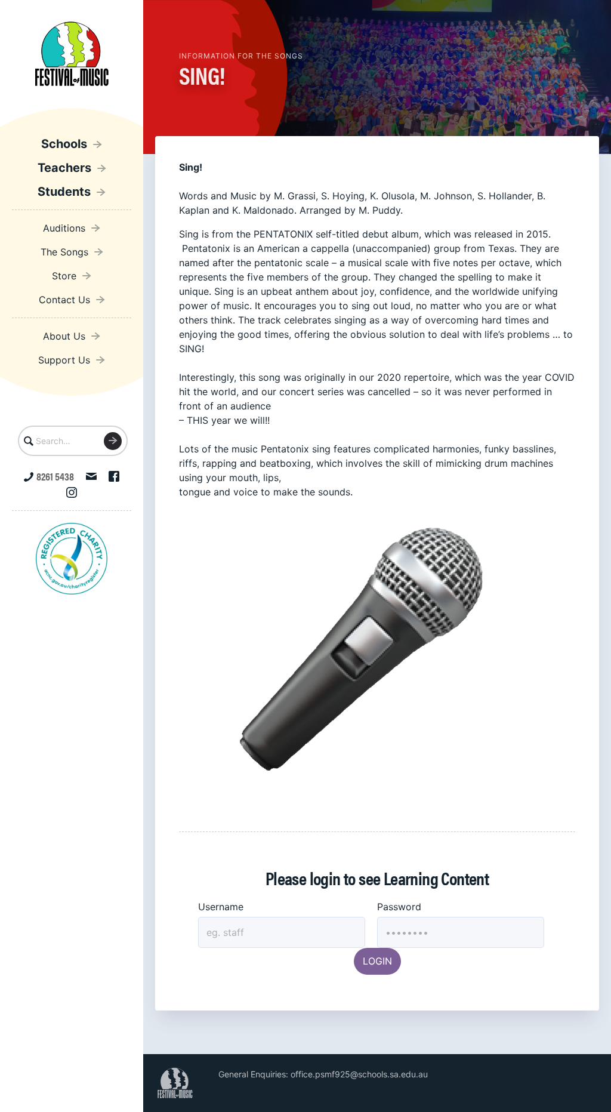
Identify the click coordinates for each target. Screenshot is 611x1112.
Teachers (64, 168)
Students (64, 191)
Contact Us (64, 300)
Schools (64, 144)
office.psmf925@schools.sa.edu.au (359, 1074)
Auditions (64, 228)
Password (399, 907)
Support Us (64, 360)
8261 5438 (55, 476)
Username (220, 907)
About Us (64, 336)
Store (64, 276)
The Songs (64, 252)
